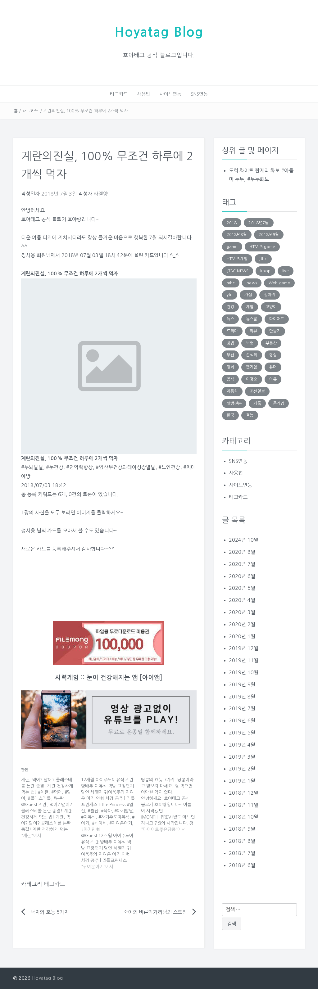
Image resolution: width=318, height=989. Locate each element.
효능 (249, 415)
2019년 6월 (242, 720)
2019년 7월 (242, 708)
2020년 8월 (242, 551)
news (252, 283)
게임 (249, 307)
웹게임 (251, 367)
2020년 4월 (242, 600)
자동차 (232, 391)
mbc (231, 283)
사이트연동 (171, 94)
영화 (230, 367)
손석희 (251, 355)
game (232, 247)
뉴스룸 (251, 319)
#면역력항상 (79, 467)
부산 (230, 355)
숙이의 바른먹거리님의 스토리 (155, 912)
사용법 (143, 94)
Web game (279, 283)
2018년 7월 (242, 853)
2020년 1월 (242, 636)
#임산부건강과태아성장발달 (125, 467)
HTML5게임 (237, 259)
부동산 (271, 343)
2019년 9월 (242, 684)
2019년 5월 (242, 732)
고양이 (271, 307)
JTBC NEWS (237, 271)
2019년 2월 (242, 768)
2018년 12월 (243, 792)
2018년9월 (269, 235)
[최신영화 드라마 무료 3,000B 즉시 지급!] (109, 643)
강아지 (269, 295)
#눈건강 (54, 467)
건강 (230, 307)
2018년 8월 (242, 840)
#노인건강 (169, 467)
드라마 (232, 331)
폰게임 (278, 403)
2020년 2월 (242, 624)
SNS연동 (199, 94)
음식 (230, 379)
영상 (273, 355)
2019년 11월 (243, 660)
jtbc (263, 259)
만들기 (274, 331)
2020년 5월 (242, 587)
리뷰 (253, 331)
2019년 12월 (243, 648)
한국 (230, 415)
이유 (273, 379)
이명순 (251, 379)
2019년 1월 (242, 780)
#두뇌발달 (32, 467)
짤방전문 (234, 403)
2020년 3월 (242, 612)
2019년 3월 (242, 756)
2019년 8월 (242, 696)
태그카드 (119, 94)
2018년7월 (258, 223)
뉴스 (230, 319)
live (285, 271)
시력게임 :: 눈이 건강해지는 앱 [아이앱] (108, 678)
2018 (232, 223)
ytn (230, 295)
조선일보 (257, 391)
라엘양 (100, 193)
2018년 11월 (243, 804)
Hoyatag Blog (159, 32)
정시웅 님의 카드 (39, 530)
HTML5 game (262, 247)
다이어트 (276, 319)
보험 (249, 343)
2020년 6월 (242, 576)
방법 (230, 343)
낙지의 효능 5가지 (49, 912)
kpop (265, 271)
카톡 (257, 403)
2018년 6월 (242, 865)
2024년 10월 (243, 539)
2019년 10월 (243, 672)
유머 (273, 367)
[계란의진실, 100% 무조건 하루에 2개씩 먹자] (109, 365)
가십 (248, 295)
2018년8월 (237, 235)
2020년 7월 (242, 564)
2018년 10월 (243, 816)
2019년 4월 (242, 744)
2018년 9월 (242, 828)
